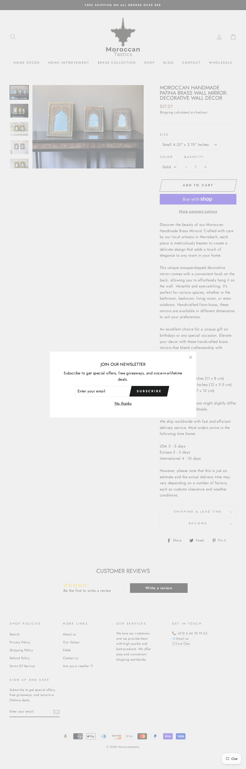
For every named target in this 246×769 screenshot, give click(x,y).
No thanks (123, 403)
